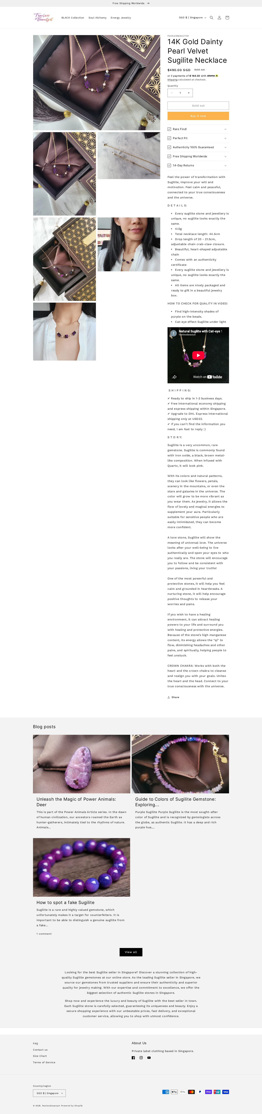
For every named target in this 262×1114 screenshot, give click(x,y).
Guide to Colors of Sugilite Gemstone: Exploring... (175, 802)
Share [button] (175, 697)
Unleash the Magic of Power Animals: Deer (76, 802)
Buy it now (198, 116)
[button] (211, 18)
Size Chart (40, 1056)
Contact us (40, 1049)
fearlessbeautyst (51, 1106)
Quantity (173, 85)
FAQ (35, 1043)
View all (131, 952)
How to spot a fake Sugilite (65, 902)
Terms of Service (44, 1062)
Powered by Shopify (72, 1106)
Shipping (173, 79)
